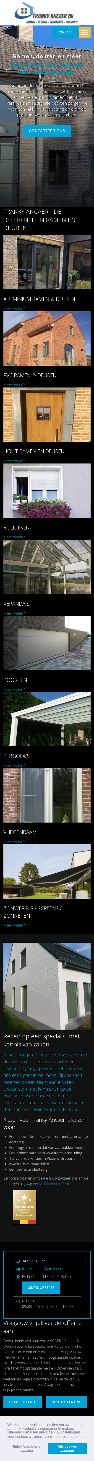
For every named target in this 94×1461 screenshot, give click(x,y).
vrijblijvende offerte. (55, 1183)
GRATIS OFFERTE (22, 1402)
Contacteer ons (47, 130)
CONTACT (65, 32)
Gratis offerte (41, 1287)
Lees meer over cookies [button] (64, 1436)
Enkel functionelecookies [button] (26, 1448)
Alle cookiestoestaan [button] (67, 1448)
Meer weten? (14, 308)
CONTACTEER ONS (66, 1402)
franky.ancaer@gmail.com (42, 1268)
